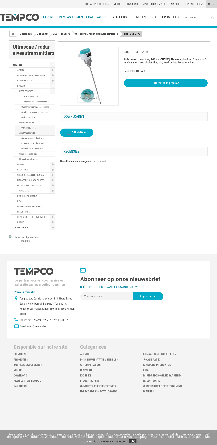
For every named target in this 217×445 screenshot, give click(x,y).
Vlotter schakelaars (29, 96)
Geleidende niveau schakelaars (34, 112)
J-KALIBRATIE (23, 190)
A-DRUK (20, 70)
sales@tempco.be (36, 326)
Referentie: (129, 71)
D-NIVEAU (21, 86)
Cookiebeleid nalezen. (110, 441)
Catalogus (119, 17)
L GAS (20, 201)
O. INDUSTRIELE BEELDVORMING (31, 217)
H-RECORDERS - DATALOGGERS (30, 180)
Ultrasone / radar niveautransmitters (27, 130)
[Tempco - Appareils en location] (25, 238)
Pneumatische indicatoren (32, 143)
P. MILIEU (21, 222)
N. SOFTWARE (23, 211)
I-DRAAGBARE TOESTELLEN (29, 185)
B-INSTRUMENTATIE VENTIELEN (31, 75)
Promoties (170, 17)
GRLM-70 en (78, 132)
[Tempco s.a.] (19, 17)
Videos (117, 4)
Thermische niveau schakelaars (34, 101)
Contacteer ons (194, 4)
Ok (133, 441)
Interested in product (166, 83)
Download (132, 4)
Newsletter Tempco (154, 4)
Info (154, 17)
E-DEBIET (21, 164)
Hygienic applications (28, 159)
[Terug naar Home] (13, 33)
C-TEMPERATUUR (25, 80)
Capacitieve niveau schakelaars (35, 107)
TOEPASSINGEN (20, 227)
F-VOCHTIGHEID (24, 169)
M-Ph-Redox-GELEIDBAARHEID (30, 206)
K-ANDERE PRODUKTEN (27, 196)
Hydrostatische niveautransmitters (27, 120)
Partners (175, 4)
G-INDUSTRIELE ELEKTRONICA (30, 175)
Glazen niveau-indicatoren (32, 138)
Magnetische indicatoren (32, 148)
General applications (28, 154)
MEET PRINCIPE (26, 91)
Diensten (139, 17)
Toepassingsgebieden (97, 4)
